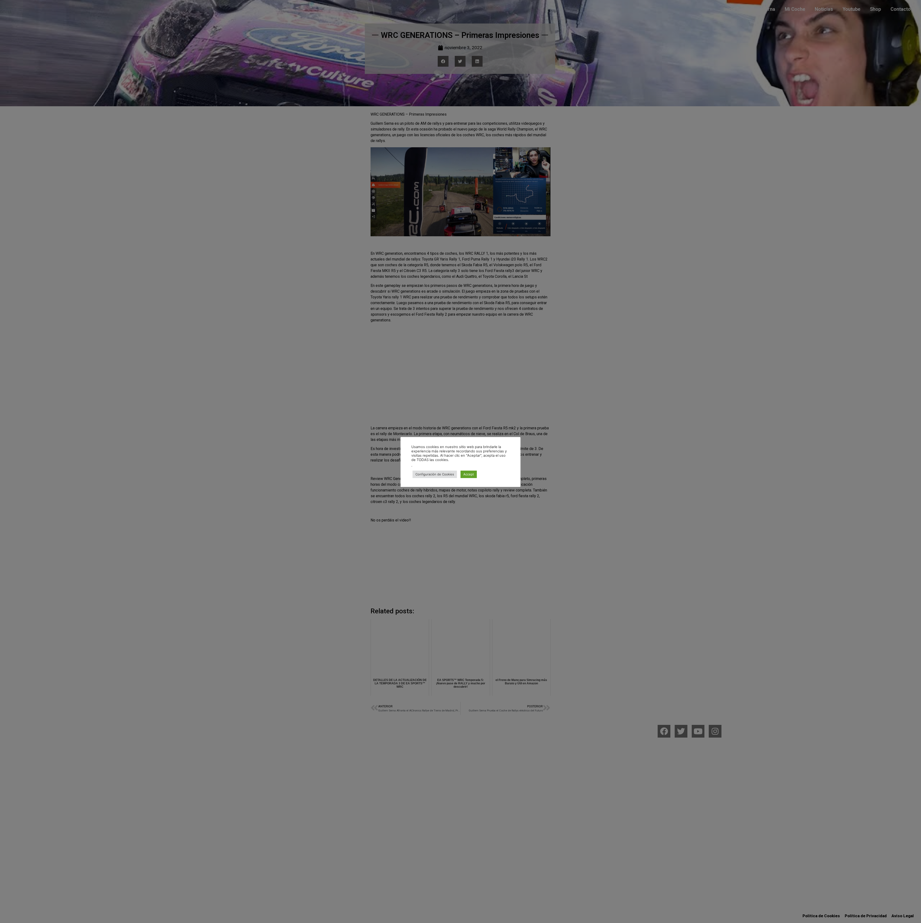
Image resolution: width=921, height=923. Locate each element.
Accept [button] (468, 474)
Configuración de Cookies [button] (434, 474)
